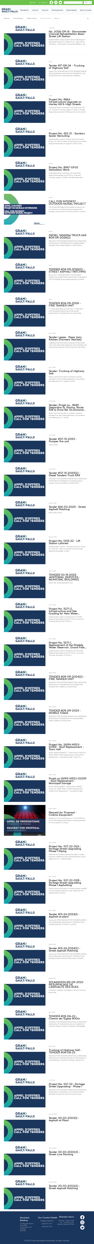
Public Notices (32, 18)
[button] (24, 10)
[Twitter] (60, 2)
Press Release (18, 18)
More (56, 18)
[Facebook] (51, 2)
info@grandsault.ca (47, 1221)
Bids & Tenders (45, 18)
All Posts (7, 18)
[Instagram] (56, 2)
